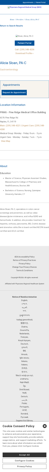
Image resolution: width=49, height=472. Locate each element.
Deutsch (24, 344)
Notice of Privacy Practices (24, 260)
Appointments (28, 2)
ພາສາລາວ (24, 379)
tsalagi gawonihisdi (24, 320)
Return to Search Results (11, 26)
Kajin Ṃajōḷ (24, 382)
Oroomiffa (24, 330)
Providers (19, 19)
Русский (24, 417)
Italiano (24, 365)
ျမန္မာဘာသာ (24, 315)
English (24, 300)
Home (12, 19)
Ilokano (24, 361)
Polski (24, 403)
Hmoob (24, 354)
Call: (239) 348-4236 (24, 49)
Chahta (24, 327)
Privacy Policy (24, 264)
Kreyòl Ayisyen (24, 340)
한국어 (24, 372)
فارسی (24, 400)
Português (24, 407)
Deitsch (24, 396)
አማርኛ (24, 304)
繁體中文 (24, 323)
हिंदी (24, 351)
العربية (24, 307)
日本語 (24, 368)
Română (24, 414)
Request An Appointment (14, 92)
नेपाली (24, 393)
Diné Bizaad (24, 389)
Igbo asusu (24, 358)
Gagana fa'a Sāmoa (24, 421)
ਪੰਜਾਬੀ (24, 410)
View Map (5, 141)
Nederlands (24, 334)
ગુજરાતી (24, 347)
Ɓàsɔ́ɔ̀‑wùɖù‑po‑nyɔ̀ (24, 375)
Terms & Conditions (24, 270)
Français (24, 337)
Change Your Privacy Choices (24, 267)
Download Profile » (24, 53)
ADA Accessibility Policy (24, 257)
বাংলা (24, 311)
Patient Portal (40, 2)
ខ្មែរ (24, 386)
